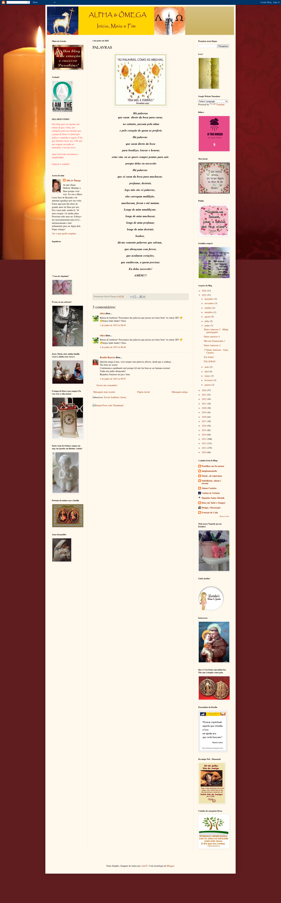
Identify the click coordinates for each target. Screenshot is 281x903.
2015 (204, 430)
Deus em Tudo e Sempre (213, 502)
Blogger (170, 865)
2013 (204, 438)
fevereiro (209, 380)
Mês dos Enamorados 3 (214, 340)
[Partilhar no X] (138, 296)
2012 (204, 443)
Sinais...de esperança (212, 475)
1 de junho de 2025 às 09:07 (113, 378)
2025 (204, 295)
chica (102, 313)
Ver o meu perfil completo (64, 233)
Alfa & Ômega (73, 180)
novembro (209, 303)
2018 (204, 416)
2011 (204, 447)
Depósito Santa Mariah (213, 498)
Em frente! (209, 357)
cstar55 (144, 865)
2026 (204, 290)
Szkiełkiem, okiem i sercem (211, 482)
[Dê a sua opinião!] (134, 296)
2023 (204, 394)
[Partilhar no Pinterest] (144, 296)
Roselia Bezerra (107, 357)
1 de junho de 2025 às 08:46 (113, 347)
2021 (204, 403)
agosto (208, 316)
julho (207, 321)
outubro (208, 307)
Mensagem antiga (180, 391)
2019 (204, 412)
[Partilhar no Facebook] (141, 296)
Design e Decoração (211, 507)
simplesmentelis (209, 471)
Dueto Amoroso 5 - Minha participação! (216, 331)
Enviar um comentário (107, 385)
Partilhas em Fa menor (213, 466)
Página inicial (143, 391)
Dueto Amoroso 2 (212, 345)
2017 (204, 421)
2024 (204, 390)
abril (207, 371)
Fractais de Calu (210, 512)
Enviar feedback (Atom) (115, 397)
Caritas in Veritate (211, 493)
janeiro (208, 384)
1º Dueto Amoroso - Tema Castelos (216, 351)
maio (207, 366)
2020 (204, 407)
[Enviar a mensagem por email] (131, 296)
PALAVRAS (209, 361)
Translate (220, 104)
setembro (209, 312)
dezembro (209, 298)
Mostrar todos (224, 516)
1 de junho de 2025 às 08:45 (113, 325)
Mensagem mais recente (104, 391)
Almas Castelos (209, 488)
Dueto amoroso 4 (212, 336)
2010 (204, 452)
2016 (204, 425)
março (208, 375)
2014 (204, 434)
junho (207, 325)
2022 (204, 399)
